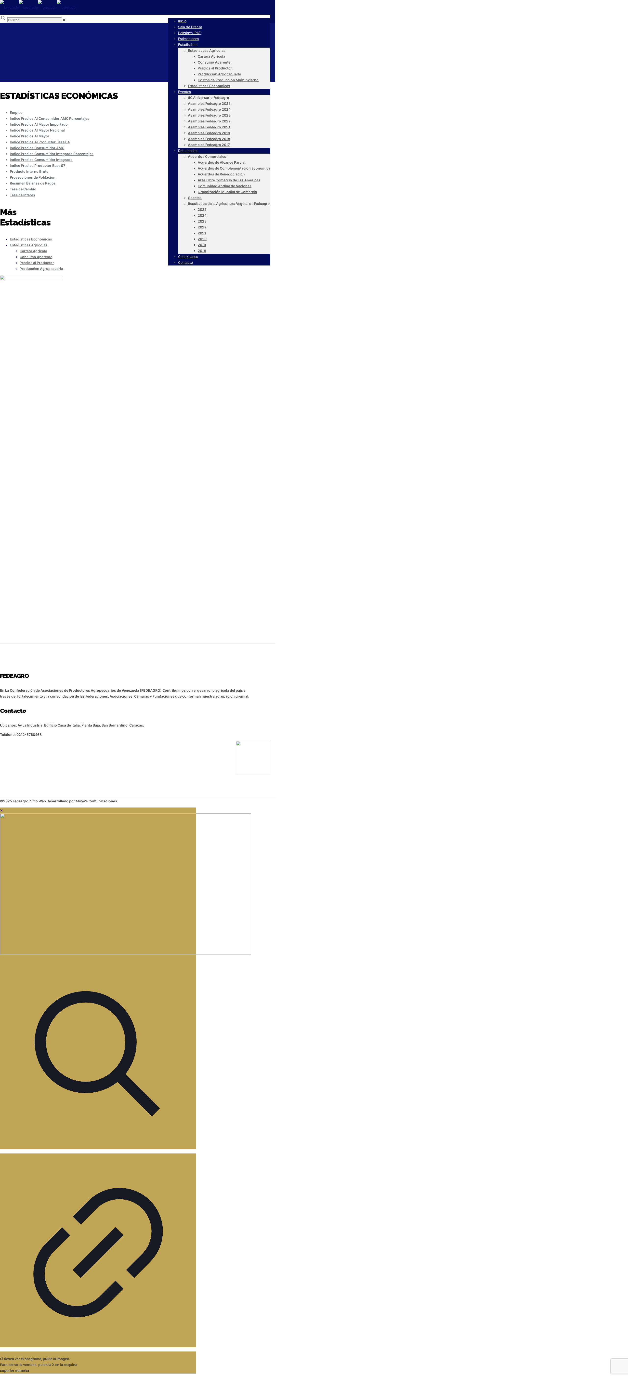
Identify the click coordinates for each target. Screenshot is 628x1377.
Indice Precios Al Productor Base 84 (40, 142)
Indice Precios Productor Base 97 (37, 165)
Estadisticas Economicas (31, 239)
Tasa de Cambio (23, 189)
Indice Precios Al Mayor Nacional (37, 130)
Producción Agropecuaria (41, 268)
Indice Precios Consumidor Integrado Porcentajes (51, 154)
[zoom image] (98, 1151)
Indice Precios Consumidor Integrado (41, 160)
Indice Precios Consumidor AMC (37, 148)
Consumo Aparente (36, 257)
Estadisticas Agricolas (28, 245)
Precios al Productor (37, 263)
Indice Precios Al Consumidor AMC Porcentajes (49, 118)
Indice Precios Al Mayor (29, 136)
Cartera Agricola (33, 251)
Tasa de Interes (22, 195)
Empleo (16, 112)
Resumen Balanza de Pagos (33, 183)
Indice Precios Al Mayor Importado (39, 124)
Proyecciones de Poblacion (32, 177)
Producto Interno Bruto (29, 171)
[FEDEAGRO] (38, 7)
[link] (64, 20)
